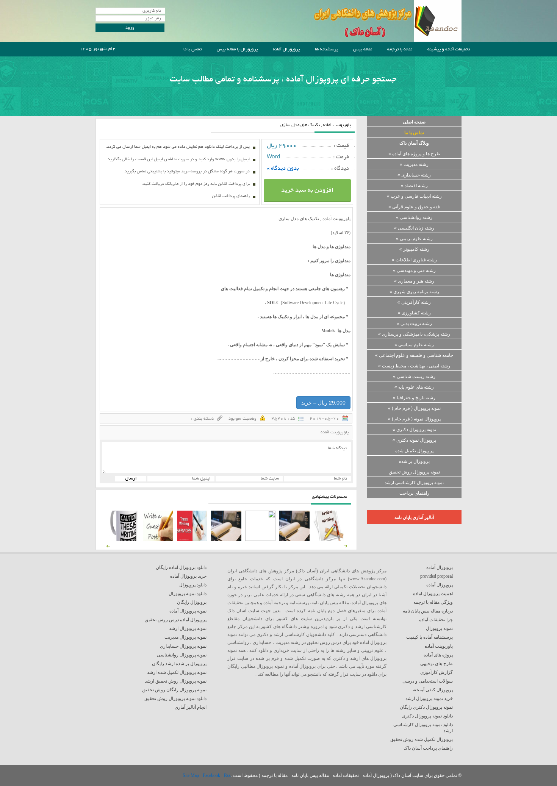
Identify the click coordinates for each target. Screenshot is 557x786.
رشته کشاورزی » (414, 313)
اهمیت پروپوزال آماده (433, 593)
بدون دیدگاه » (283, 169)
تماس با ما (192, 49)
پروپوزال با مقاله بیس (237, 49)
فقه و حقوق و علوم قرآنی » (414, 206)
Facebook (212, 775)
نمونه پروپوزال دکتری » (414, 429)
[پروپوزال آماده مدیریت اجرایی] (260, 539)
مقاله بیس (362, 49)
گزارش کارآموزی (436, 672)
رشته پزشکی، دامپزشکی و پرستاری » (414, 334)
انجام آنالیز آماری (191, 707)
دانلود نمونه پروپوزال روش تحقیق (175, 698)
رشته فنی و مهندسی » (414, 270)
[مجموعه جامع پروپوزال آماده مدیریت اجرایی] (226, 539)
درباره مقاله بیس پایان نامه (428, 611)
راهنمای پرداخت (414, 493)
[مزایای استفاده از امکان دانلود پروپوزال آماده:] (124, 539)
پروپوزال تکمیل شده (414, 450)
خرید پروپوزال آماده (188, 576)
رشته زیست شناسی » (414, 376)
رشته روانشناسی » (414, 217)
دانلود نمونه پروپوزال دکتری (427, 716)
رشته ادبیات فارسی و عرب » (414, 196)
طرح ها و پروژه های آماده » (414, 153)
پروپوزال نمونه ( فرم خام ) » (414, 419)
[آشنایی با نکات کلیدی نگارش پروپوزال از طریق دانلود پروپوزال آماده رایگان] (158, 539)
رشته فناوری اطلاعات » (414, 260)
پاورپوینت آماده (335, 432)
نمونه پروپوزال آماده (188, 611)
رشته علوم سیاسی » (414, 344)
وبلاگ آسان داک (414, 143)
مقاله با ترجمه (399, 49)
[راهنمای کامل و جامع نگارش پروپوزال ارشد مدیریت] (328, 539)
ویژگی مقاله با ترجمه (433, 602)
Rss (227, 775)
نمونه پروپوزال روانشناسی (182, 655)
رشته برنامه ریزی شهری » (414, 291)
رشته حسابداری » (414, 175)
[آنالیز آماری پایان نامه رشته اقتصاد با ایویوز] (192, 539)
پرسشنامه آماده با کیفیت (429, 637)
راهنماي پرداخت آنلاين (231, 196)
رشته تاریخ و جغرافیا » (414, 397)
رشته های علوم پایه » (414, 387)
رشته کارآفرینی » (414, 302)
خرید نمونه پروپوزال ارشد (429, 698)
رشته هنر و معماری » (414, 281)
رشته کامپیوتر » (414, 249)
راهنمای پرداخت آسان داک (428, 748)
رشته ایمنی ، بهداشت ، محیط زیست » (414, 366)
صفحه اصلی (414, 122)
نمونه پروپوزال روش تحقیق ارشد (176, 681)
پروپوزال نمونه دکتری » (414, 440)
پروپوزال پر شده (414, 461)
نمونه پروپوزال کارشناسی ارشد (414, 482)
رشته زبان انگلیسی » (414, 228)
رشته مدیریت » (414, 164)
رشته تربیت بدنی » (414, 323)
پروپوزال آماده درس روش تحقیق (176, 619)
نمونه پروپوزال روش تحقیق (414, 472)
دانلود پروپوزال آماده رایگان (181, 567)
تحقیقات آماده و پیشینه (448, 49)
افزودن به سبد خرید (307, 190)
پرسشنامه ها (326, 49)
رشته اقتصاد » (414, 185)
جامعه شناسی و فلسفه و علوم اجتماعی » (414, 355)
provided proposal (436, 576)
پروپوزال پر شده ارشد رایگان (179, 663)
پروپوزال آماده (286, 49)
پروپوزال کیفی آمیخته (433, 689)
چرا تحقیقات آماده (436, 619)
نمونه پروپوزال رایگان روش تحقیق (174, 689)
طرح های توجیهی (436, 663)
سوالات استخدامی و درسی (427, 681)
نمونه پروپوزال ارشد (188, 628)
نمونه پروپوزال (439, 628)
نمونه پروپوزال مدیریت (185, 637)
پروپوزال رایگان (192, 602)
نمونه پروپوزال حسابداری (183, 646)
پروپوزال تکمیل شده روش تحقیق (421, 739)
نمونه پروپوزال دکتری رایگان (426, 707)
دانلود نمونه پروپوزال (188, 593)
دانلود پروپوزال (193, 585)
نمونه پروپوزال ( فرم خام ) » (414, 408)
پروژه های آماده (438, 655)
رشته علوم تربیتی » (414, 238)
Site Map (191, 775)
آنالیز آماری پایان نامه (414, 517)
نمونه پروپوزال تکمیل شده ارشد (177, 672)
